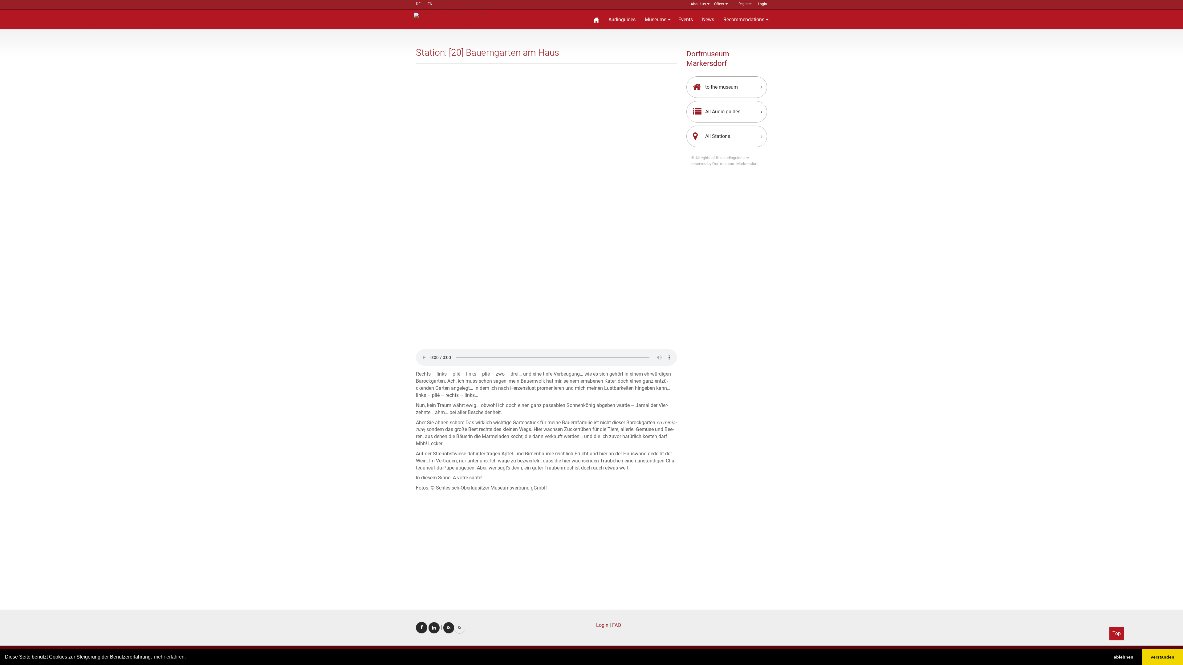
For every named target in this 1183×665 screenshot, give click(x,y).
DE (418, 4)
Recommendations (743, 19)
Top (1116, 633)
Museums (655, 19)
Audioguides (622, 19)
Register (745, 4)
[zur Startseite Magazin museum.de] (451, 14)
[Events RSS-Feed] (448, 627)
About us (698, 4)
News (708, 19)
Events (685, 19)
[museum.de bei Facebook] (421, 627)
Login (762, 4)
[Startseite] (596, 19)
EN (430, 4)
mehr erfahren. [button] (170, 656)
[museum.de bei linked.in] (434, 627)
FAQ (616, 625)
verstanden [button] (1162, 657)
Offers (719, 4)
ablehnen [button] (1123, 657)
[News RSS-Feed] (459, 627)
